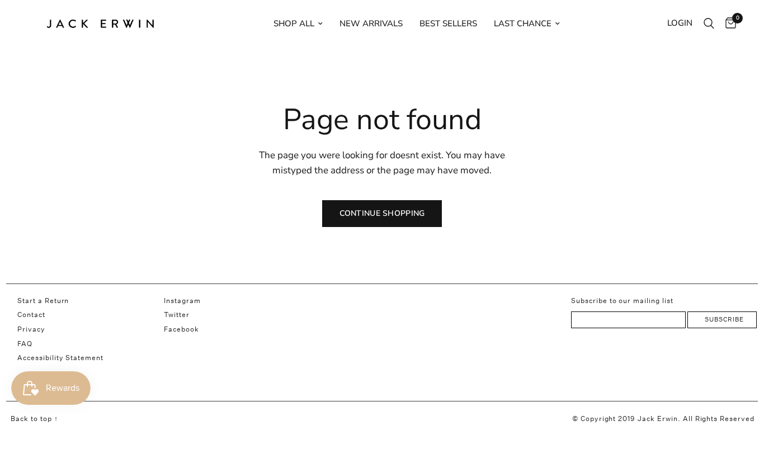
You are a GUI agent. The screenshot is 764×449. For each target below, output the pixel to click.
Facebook (181, 329)
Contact (31, 314)
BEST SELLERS (448, 23)
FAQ (24, 343)
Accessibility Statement (60, 357)
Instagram (182, 300)
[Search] (709, 23)
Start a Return (43, 300)
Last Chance (522, 23)
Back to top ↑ (34, 418)
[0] (728, 23)
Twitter (177, 314)
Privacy (31, 329)
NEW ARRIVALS (371, 23)
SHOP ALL (293, 23)
